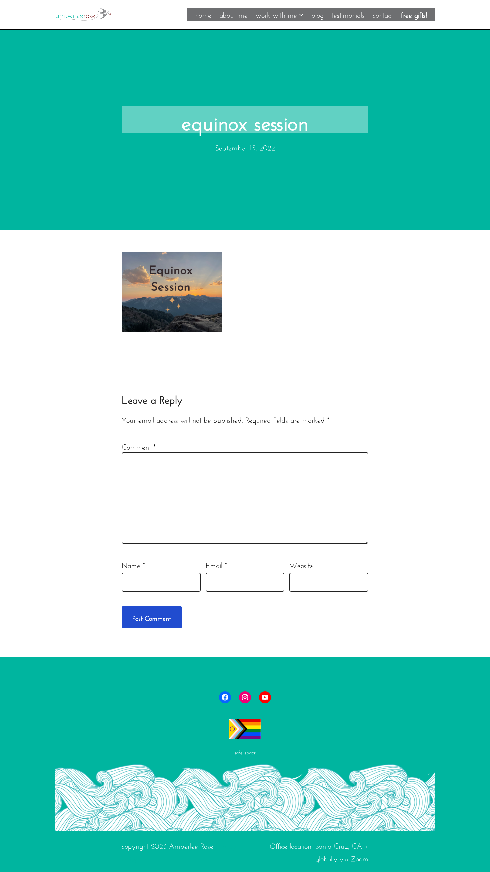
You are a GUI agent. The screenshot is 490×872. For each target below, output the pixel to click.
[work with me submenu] (301, 14)
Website (301, 564)
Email (216, 564)
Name (133, 564)
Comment (139, 446)
